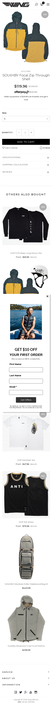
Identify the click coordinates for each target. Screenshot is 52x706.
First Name (15, 364)
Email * (13, 387)
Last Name (15, 375)
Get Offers (26, 400)
